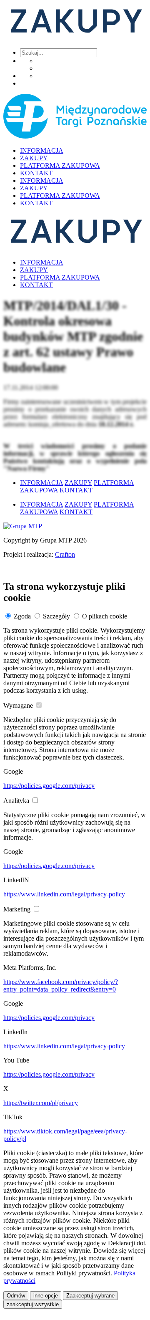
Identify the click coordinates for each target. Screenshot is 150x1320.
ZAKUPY (34, 158)
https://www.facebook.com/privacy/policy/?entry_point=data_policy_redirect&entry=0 (60, 985)
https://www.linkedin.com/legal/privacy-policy (64, 894)
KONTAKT (36, 173)
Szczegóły (56, 616)
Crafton (65, 554)
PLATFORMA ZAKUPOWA (60, 165)
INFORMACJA (41, 150)
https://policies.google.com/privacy (49, 785)
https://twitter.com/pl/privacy (40, 1102)
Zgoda (22, 616)
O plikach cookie (104, 616)
